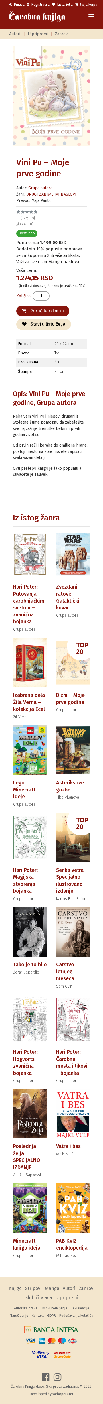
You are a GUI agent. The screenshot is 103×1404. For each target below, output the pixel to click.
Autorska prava (25, 1308)
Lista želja (64, 5)
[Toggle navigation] (91, 16)
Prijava (19, 5)
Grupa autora (40, 188)
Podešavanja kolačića (76, 1316)
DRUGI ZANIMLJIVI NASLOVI (51, 194)
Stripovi (33, 1288)
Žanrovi (61, 34)
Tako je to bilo (30, 964)
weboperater (63, 1394)
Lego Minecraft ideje (24, 790)
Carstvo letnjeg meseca (65, 971)
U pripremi (38, 34)
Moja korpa (88, 5)
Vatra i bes (68, 1146)
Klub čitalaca (38, 1297)
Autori (14, 34)
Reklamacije (80, 1308)
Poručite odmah (46, 311)
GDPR (51, 1316)
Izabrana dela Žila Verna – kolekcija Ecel (29, 702)
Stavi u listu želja (47, 324)
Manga (52, 1288)
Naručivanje (19, 1316)
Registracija (40, 5)
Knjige (15, 1288)
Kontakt (38, 1316)
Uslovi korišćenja (54, 1308)
